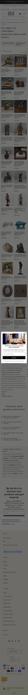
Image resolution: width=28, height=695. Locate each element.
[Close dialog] (25, 333)
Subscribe (14, 357)
